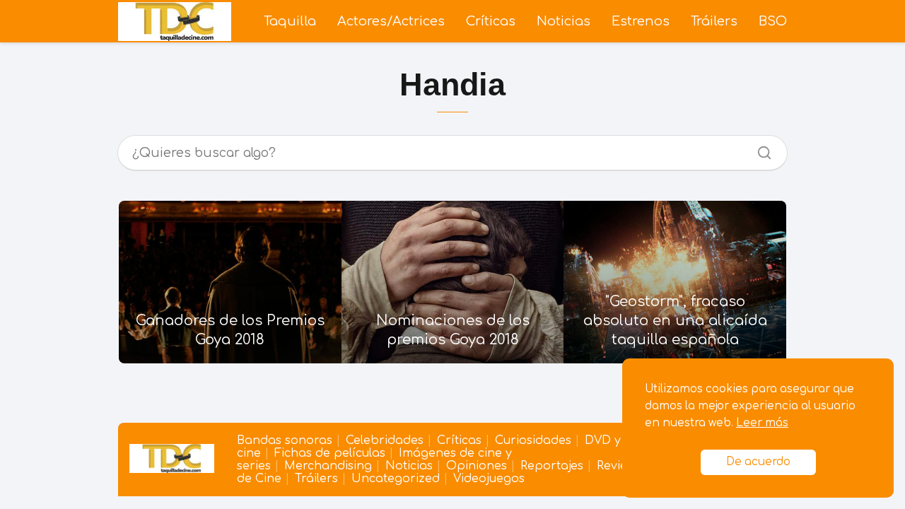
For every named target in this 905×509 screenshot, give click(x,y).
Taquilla (290, 21)
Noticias (563, 21)
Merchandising (328, 466)
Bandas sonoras (284, 440)
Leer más (762, 423)
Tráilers (714, 21)
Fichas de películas (329, 453)
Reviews (619, 466)
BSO (773, 21)
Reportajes (551, 466)
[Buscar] (759, 149)
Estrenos (641, 21)
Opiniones (476, 466)
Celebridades (385, 440)
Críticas (490, 21)
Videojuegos (489, 478)
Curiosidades (533, 440)
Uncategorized (395, 478)
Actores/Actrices (391, 21)
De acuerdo (758, 462)
